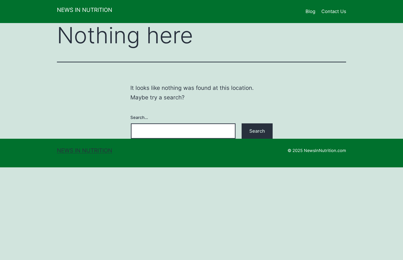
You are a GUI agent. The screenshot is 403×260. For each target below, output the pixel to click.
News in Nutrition (84, 10)
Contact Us (333, 11)
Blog (310, 11)
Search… (139, 117)
